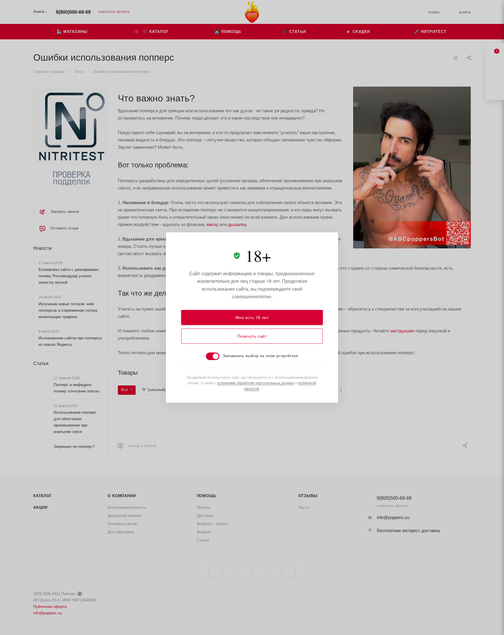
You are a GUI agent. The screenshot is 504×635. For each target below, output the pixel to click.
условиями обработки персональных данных (255, 382)
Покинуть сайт (252, 336)
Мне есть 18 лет (252, 317)
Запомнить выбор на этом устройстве (260, 355)
